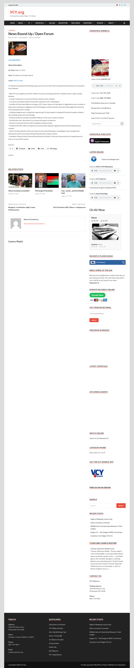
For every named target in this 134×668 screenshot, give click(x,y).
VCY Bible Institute (56, 628)
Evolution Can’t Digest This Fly (102, 536)
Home (12, 23)
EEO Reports (53, 651)
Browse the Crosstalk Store (101, 108)
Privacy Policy (54, 643)
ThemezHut (121, 665)
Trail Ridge (75, 23)
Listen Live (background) (110, 159)
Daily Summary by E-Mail (100, 113)
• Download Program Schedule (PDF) (103, 188)
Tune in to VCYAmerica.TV (99, 438)
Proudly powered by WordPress (91, 665)
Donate (100, 23)
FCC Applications (55, 655)
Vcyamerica (24, 37)
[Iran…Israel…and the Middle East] (73, 188)
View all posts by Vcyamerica (35, 224)
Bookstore (63, 23)
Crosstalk (39, 23)
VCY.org (17, 12)
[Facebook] (120, 5)
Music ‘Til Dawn (55, 636)
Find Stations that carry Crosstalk (103, 103)
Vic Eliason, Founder (56, 640)
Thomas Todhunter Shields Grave (102, 549)
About (110, 23)
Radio (20, 23)
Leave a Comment (34, 37)
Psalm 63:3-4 (94, 283)
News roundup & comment (19, 191)
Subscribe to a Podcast (57, 624)
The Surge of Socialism (44, 191)
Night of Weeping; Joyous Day (101, 519)
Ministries (87, 23)
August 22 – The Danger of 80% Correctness (106, 532)
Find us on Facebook (100, 487)
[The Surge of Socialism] (47, 188)
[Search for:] (108, 505)
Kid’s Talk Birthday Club (57, 632)
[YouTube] (117, 5)
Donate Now (97, 295)
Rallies (52, 23)
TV (29, 23)
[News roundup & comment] (20, 188)
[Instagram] (125, 5)
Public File (52, 647)
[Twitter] (122, 5)
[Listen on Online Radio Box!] (123, 262)
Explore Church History (104, 543)
